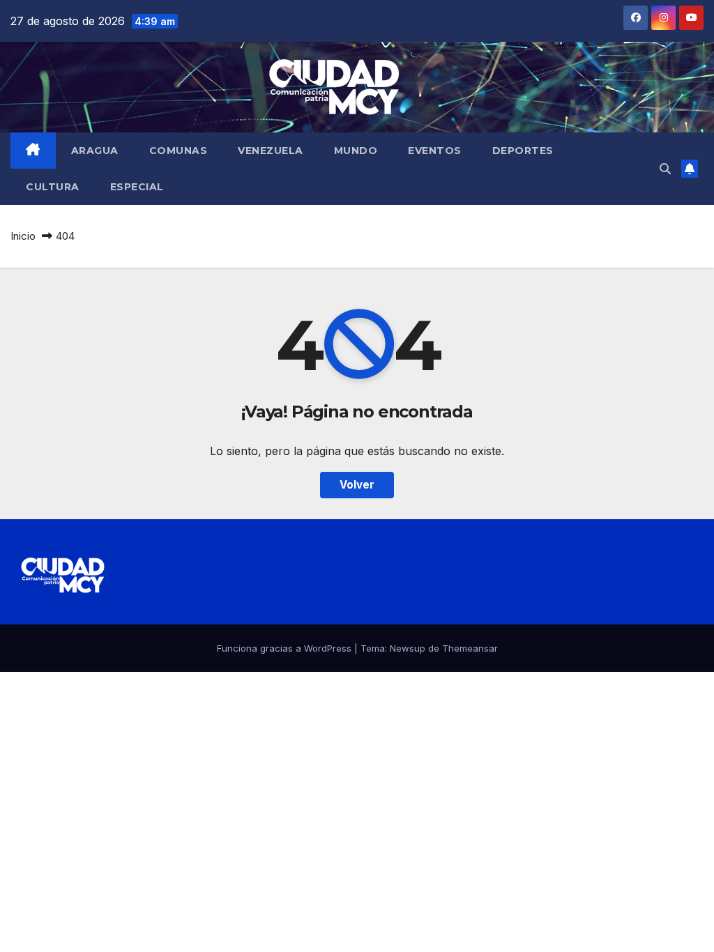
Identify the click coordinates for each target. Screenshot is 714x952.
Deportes (523, 150)
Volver (357, 484)
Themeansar (470, 648)
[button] (665, 169)
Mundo (356, 150)
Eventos (435, 150)
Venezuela (270, 150)
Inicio (23, 236)
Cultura (52, 187)
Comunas (178, 150)
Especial (137, 187)
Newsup (407, 648)
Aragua (95, 150)
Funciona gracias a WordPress (285, 648)
